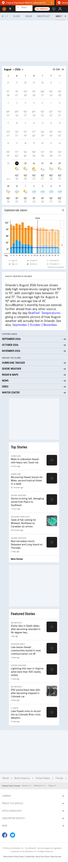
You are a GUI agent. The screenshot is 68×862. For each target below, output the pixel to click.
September (19, 325)
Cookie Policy (30, 857)
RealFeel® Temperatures (44, 313)
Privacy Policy (19, 857)
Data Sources (56, 857)
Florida (59, 778)
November (50, 325)
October (35, 325)
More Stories (17, 559)
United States (42, 778)
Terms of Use (8, 857)
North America (22, 778)
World (5, 778)
